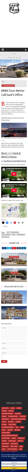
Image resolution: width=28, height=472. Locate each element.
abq (8, 232)
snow (21, 446)
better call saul (6, 234)
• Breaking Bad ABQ (8, 85)
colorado (22, 416)
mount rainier (6, 432)
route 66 (20, 440)
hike (17, 427)
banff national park (7, 413)
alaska (12, 408)
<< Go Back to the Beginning (13, 161)
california (17, 413)
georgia (4, 424)
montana (17, 430)
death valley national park (18, 419)
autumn (11, 410)
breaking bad (21, 234)
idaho (3, 430)
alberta (19, 408)
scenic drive (14, 443)
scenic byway (5, 443)
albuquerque (14, 232)
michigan (10, 430)
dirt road (10, 421)
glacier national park (7, 427)
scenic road (5, 446)
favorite (18, 421)
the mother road (12, 449)
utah (20, 449)
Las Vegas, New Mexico (14, 315)
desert (4, 421)
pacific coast (12, 440)
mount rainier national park (9, 435)
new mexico (5, 237)
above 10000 (5, 408)
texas (3, 449)
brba (13, 234)
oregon (4, 440)
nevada (14, 438)
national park (5, 438)
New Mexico (13, 301)
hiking (22, 427)
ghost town (12, 424)
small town (14, 446)
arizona (4, 410)
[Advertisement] (14, 31)
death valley (5, 419)
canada (4, 416)
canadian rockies (13, 416)
